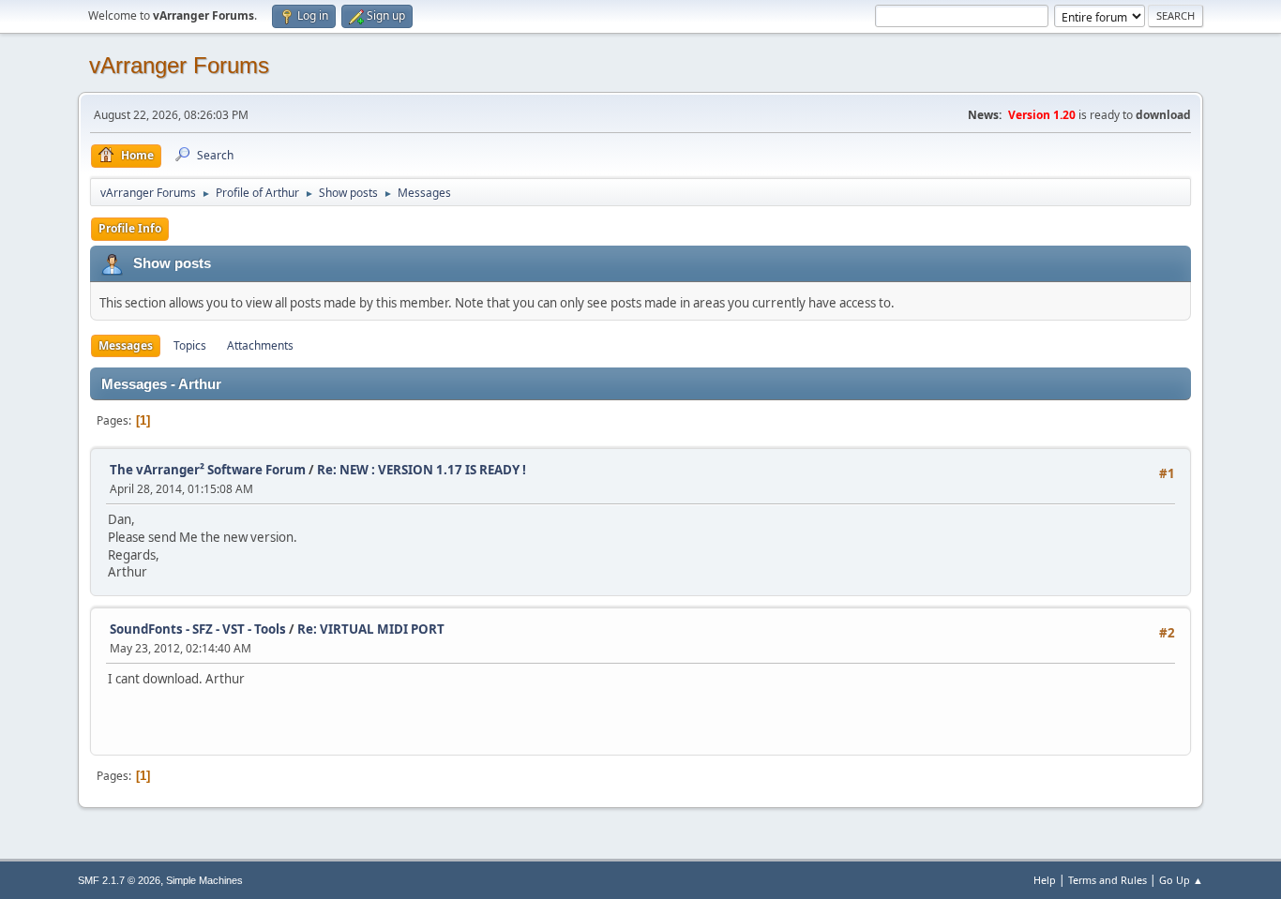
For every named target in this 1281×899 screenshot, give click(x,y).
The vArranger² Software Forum (208, 469)
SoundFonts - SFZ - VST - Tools (198, 629)
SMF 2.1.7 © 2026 (119, 880)
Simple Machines (204, 880)
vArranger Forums (179, 65)
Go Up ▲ (1181, 880)
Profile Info (129, 228)
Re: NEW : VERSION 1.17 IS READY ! (421, 469)
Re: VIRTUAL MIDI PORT (371, 629)
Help (1044, 880)
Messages (125, 345)
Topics (189, 345)
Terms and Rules (1107, 880)
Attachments (260, 345)
